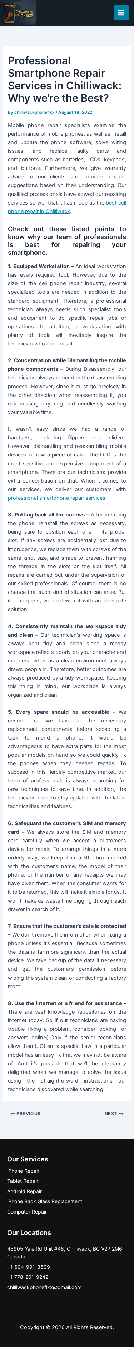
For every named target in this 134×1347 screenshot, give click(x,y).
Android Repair (24, 1191)
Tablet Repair (22, 1181)
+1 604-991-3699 (28, 1267)
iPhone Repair (23, 1171)
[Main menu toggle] (121, 12)
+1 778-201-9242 (27, 1277)
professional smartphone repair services (56, 498)
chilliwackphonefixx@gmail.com (44, 1287)
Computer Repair (27, 1212)
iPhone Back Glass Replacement (44, 1201)
